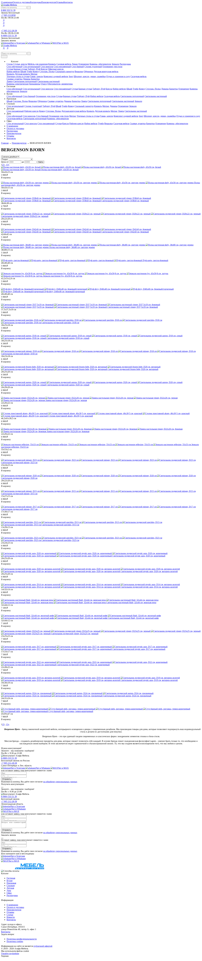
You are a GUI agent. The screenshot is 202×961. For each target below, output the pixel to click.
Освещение (83, 64)
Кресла (44, 69)
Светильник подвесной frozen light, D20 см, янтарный (133, 369)
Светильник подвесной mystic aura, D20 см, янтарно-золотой (149, 571)
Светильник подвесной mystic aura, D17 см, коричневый (138, 649)
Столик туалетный (93, 66)
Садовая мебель (63, 64)
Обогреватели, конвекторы (60, 84)
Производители (48, 2)
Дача (9, 890)
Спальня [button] (11, 104)
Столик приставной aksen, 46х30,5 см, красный (70, 416)
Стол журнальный (31, 66)
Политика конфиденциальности (22, 939)
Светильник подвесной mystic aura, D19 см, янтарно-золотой (149, 680)
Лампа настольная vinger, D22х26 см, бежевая (68, 431)
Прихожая (11, 883)
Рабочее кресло (31, 111)
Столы (10, 64)
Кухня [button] (9, 94)
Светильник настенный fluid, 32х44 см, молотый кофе (133, 618)
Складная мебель (138, 76)
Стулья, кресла (20, 64)
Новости (11, 917)
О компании (7, 2)
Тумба (29, 71)
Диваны (27, 79)
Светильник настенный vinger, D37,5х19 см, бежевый (132, 307)
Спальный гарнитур (64, 71)
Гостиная (11, 878)
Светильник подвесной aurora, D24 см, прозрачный (127, 696)
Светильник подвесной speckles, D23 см (60, 540)
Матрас (34, 74)
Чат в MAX (63, 43)
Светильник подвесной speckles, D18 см (60, 322)
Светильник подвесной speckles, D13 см (60, 525)
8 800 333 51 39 (8, 10)
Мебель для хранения (38, 64)
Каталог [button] (15, 61)
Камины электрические (18, 84)
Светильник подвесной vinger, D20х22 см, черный (24, 216)
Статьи (10, 915)
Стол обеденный (14, 66)
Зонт (71, 76)
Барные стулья (20, 69)
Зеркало (115, 64)
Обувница (88, 71)
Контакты (68, 2)
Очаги (44, 84)
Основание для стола (112, 66)
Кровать (52, 64)
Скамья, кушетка (14, 79)
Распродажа (35, 2)
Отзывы (59, 2)
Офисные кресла (55, 69)
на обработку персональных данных (60, 781)
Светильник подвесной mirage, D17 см (19, 509)
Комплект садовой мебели (56, 76)
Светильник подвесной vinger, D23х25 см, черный (74, 633)
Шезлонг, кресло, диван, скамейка (90, 76)
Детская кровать (22, 74)
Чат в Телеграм (18, 43)
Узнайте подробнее (10, 953)
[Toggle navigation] (4, 56)
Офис (9, 893)
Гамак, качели (36, 76)
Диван (75, 64)
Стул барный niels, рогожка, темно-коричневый (71, 711)
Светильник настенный (48, 81)
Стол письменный (62, 66)
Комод (36, 71)
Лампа (10, 81)
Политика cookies (15, 941)
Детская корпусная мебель (106, 71)
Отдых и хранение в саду (118, 76)
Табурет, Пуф (34, 69)
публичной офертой (43, 946)
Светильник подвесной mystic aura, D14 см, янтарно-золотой (149, 587)
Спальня (11, 885)
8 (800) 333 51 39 (9, 35)
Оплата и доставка (21, 2)
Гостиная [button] (11, 86)
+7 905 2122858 (8, 15)
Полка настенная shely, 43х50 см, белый (60, 169)
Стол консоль (47, 66)
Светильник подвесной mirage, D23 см (19, 462)
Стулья (10, 69)
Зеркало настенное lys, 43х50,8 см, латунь (62, 276)
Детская (10, 888)
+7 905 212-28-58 (9, 30)
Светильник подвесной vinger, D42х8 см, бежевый (125, 232)
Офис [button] (9, 121)
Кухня (9, 880)
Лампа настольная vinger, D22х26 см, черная (66, 400)
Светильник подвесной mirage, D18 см (19, 354)
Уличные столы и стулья (18, 76)
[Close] (2, 787)
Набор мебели (13, 71)
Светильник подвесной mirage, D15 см (19, 493)
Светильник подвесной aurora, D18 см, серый (68, 338)
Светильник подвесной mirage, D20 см (19, 478)
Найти (40, 162)
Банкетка (35, 79)
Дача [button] (9, 113)
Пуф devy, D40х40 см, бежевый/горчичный (64, 291)
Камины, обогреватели (100, 64)
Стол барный (77, 66)
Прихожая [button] (11, 99)
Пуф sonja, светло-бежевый (155, 260)
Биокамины (34, 84)
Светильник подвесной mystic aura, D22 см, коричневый (83, 665)
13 (7, 164)
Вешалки (79, 71)
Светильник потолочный (25, 81)
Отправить (6, 779)
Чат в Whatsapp (43, 43)
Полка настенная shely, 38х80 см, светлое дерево (72, 247)
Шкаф (23, 71)
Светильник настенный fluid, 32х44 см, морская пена (131, 602)
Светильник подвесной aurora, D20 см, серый (68, 385)
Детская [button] (10, 108)
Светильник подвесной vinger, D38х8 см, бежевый (125, 201)
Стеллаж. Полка (47, 71)
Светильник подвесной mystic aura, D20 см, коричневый (138, 556)
